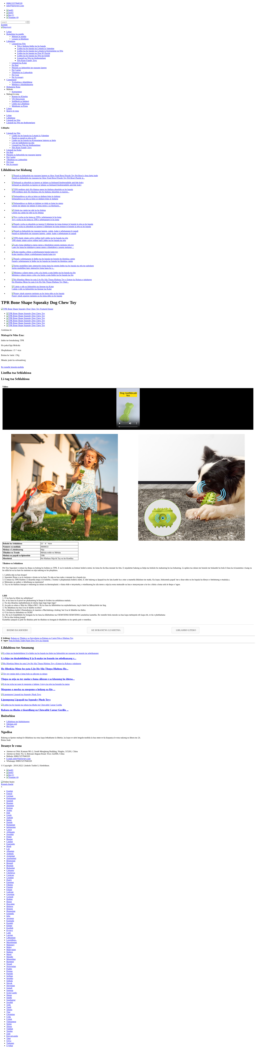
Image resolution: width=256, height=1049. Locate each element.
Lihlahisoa (10, 41)
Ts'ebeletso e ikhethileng (22, 82)
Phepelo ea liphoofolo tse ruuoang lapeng (29, 68)
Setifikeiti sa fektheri (20, 101)
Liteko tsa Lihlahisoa (20, 104)
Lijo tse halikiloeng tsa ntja (23, 143)
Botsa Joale (6, 740)
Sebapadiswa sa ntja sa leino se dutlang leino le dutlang (35, 199)
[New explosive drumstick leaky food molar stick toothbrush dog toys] (35, 684)
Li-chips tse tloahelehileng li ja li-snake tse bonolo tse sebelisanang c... (38, 658)
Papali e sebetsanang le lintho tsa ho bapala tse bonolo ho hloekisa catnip (42, 261)
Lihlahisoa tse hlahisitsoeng (17, 721)
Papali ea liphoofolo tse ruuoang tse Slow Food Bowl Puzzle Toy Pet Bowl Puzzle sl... (48, 178)
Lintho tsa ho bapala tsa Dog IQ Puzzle (33, 53)
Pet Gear (15, 75)
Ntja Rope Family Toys (27, 60)
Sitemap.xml (11, 724)
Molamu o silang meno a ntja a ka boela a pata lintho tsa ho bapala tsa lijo (42, 275)
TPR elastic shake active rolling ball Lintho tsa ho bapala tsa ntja (39, 240)
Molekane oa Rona (20, 106)
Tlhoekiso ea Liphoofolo (22, 72)
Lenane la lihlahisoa (20, 39)
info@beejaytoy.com (15, 6)
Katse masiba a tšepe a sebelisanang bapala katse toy (34, 254)
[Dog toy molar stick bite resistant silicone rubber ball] (24, 674)
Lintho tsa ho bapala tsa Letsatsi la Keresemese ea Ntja (40, 51)
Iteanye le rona (12, 111)
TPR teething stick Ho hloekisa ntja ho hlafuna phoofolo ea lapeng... (40, 192)
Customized (11, 80)
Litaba (9, 108)
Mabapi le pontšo (19, 36)
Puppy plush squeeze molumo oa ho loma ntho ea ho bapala (37, 296)
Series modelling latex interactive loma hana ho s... (33, 268)
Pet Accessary (17, 77)
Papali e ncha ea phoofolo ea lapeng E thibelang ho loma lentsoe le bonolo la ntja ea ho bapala (51, 226)
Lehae (9, 32)
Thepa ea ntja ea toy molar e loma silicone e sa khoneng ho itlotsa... (38, 679)
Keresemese (17, 92)
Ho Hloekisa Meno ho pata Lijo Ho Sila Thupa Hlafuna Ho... (34, 668)
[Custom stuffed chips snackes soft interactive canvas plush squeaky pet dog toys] (50, 653)
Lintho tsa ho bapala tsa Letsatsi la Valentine (35, 48)
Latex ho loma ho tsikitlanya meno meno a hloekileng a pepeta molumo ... (43, 247)
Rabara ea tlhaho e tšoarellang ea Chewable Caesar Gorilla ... (35, 710)
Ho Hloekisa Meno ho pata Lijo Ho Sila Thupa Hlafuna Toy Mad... (40, 282)
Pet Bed (15, 65)
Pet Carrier (16, 70)
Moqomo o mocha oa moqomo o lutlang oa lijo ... (28, 689)
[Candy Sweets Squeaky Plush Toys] (21, 694)
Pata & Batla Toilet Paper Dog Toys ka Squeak (29, 640)
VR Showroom (18, 99)
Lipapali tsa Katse (19, 63)
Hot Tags (10, 726)
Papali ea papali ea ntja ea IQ (24, 138)
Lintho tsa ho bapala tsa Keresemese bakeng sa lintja (34, 140)
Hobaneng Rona (13, 87)
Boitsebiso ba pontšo (15, 34)
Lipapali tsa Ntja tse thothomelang (31, 58)
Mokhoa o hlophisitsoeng (22, 84)
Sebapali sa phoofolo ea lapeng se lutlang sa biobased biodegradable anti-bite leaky (46, 185)
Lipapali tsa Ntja (19, 44)
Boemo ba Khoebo (20, 96)
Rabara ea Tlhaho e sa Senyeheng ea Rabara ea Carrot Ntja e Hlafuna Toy (42, 638)
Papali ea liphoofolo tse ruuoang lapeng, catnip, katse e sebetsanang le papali (44, 233)
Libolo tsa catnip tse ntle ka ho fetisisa (28, 213)
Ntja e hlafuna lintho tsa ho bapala (31, 46)
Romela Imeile (7, 784)
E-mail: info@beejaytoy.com (18, 758)
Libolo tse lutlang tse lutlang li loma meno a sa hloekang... (36, 206)
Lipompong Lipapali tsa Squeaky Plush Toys (26, 699)
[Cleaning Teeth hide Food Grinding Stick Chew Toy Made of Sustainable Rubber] (41, 663)
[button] (16, 630)
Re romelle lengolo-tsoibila (12, 367)
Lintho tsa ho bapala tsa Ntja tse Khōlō (33, 56)
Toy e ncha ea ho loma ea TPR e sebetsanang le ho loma (35, 219)
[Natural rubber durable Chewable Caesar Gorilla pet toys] (31, 705)
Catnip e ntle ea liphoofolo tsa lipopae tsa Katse (32, 289)
